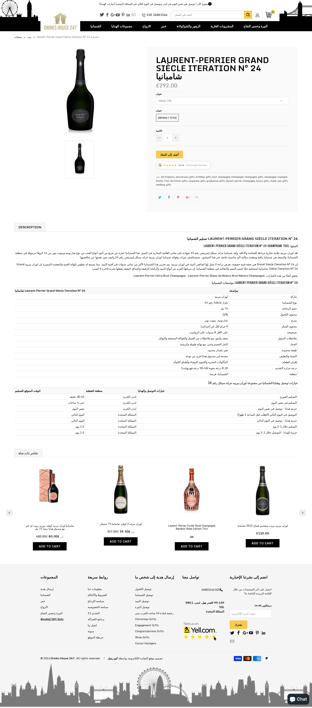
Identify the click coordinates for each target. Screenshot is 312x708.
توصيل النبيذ (142, 601)
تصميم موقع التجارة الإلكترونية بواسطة (140, 658)
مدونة (91, 631)
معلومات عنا (95, 589)
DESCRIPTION (29, 227)
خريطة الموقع (95, 637)
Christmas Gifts (145, 619)
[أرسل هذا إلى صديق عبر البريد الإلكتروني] (196, 197)
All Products (168, 177)
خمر (163, 26)
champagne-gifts (254, 177)
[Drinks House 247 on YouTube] (118, 15)
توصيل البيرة (142, 607)
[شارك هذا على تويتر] (160, 197)
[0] (268, 15)
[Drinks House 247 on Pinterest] (123, 15)
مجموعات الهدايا (121, 26)
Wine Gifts (142, 637)
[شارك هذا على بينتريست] (178, 197)
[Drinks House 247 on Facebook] (107, 15)
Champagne (237, 177)
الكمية (159, 131)
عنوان (159, 94)
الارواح (146, 26)
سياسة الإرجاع (96, 601)
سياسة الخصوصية (98, 607)
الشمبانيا (95, 26)
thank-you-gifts (279, 181)
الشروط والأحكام (97, 595)
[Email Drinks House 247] (133, 15)
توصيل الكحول (143, 589)
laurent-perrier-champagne (240, 181)
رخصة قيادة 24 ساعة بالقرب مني (154, 613)
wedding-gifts (163, 185)
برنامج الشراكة (96, 619)
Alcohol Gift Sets (52, 619)
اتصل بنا (92, 625)
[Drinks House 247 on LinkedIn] (128, 15)
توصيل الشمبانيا (144, 595)
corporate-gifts (197, 181)
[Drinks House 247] (60, 21)
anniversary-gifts (185, 177)
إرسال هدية (46, 589)
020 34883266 (157, 15)
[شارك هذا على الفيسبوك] (169, 197)
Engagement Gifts (147, 625)
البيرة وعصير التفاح (256, 26)
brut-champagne (221, 177)
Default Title (167, 118)
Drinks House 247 (63, 658)
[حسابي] (259, 12)
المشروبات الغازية (222, 26)
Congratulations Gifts (149, 631)
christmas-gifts (178, 181)
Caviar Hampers (145, 643)
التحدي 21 (94, 613)
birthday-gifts (203, 177)
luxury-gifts (262, 181)
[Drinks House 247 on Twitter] (102, 14)
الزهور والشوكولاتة (188, 26)
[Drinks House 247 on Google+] (112, 15)
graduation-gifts (216, 181)
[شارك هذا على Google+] (187, 197)
